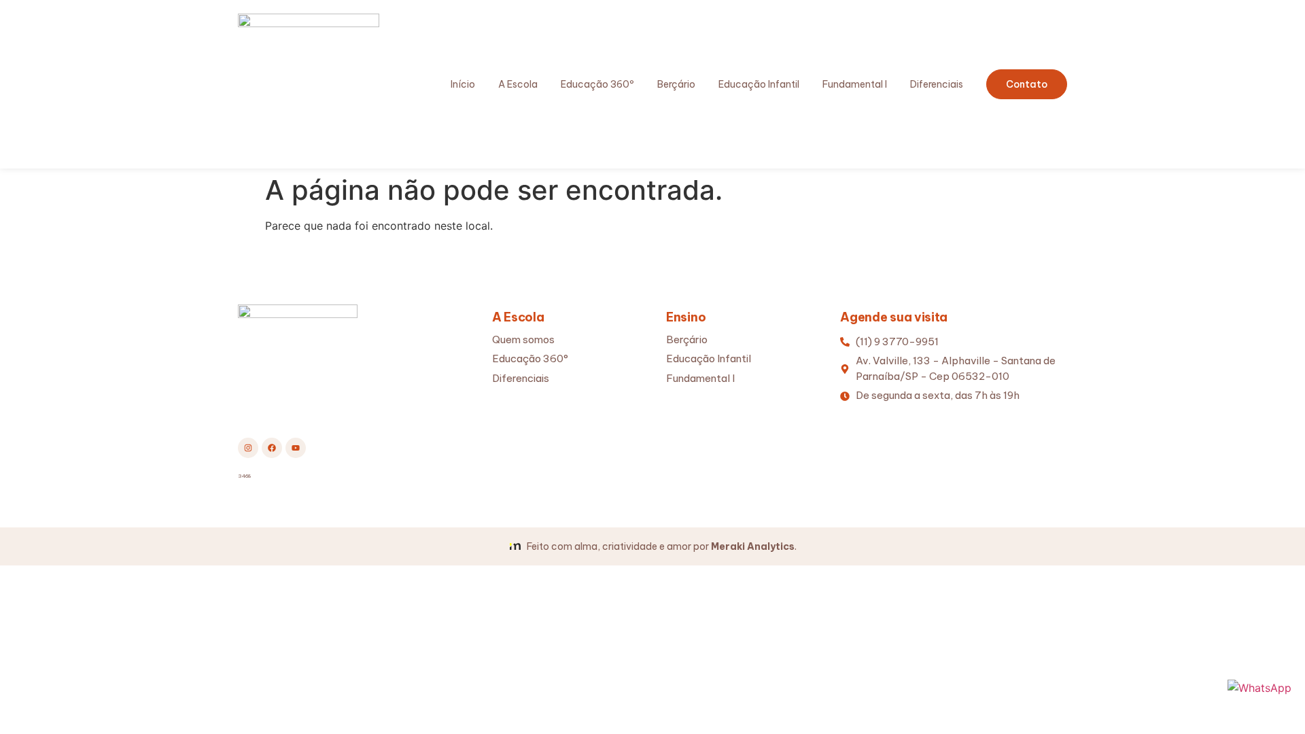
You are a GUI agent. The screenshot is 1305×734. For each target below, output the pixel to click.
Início (463, 84)
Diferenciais (936, 84)
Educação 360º (597, 84)
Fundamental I (854, 84)
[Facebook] (272, 448)
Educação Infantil (758, 84)
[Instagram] (248, 448)
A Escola (518, 84)
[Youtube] (295, 448)
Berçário (676, 84)
